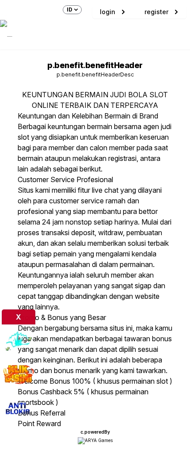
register (156, 11)
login (107, 11)
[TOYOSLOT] (18, 341)
